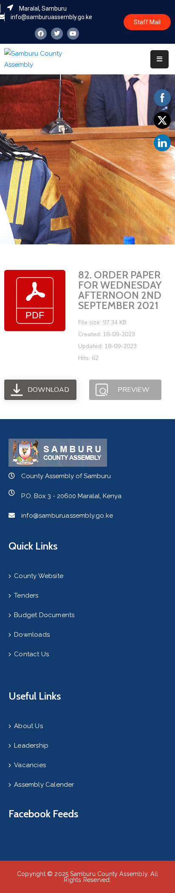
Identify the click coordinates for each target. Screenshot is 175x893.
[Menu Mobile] (159, 59)
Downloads (32, 634)
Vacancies (30, 765)
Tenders (26, 595)
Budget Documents (44, 615)
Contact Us (31, 654)
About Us (28, 726)
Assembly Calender (44, 784)
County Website (38, 576)
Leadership (31, 745)
